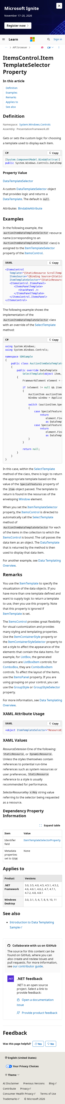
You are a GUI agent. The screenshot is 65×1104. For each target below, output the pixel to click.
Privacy (24, 1088)
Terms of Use (48, 1093)
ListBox (26, 657)
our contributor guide (28, 966)
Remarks (11, 97)
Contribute (9, 1088)
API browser (20, 47)
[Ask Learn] (42, 47)
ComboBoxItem (42, 667)
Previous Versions (34, 1083)
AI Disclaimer (11, 1083)
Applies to (12, 102)
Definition (12, 88)
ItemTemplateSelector (40, 248)
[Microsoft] (32, 39)
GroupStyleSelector (47, 687)
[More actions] (59, 47)
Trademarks (10, 1099)
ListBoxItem (31, 662)
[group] (32, 161)
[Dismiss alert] (59, 6)
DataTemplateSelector (18, 181)
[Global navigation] (3, 39)
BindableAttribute (30, 208)
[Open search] (48, 39)
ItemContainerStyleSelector (27, 642)
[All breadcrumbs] (6, 47)
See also (11, 107)
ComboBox (10, 667)
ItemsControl (34, 253)
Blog (51, 1083)
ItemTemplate (29, 583)
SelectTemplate (45, 325)
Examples (11, 92)
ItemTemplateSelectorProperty (42, 840)
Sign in (58, 39)
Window (24, 499)
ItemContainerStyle (27, 637)
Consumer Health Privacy (18, 1093)
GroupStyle (21, 687)
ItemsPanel (21, 677)
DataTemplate (12, 199)
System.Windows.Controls (35, 124)
